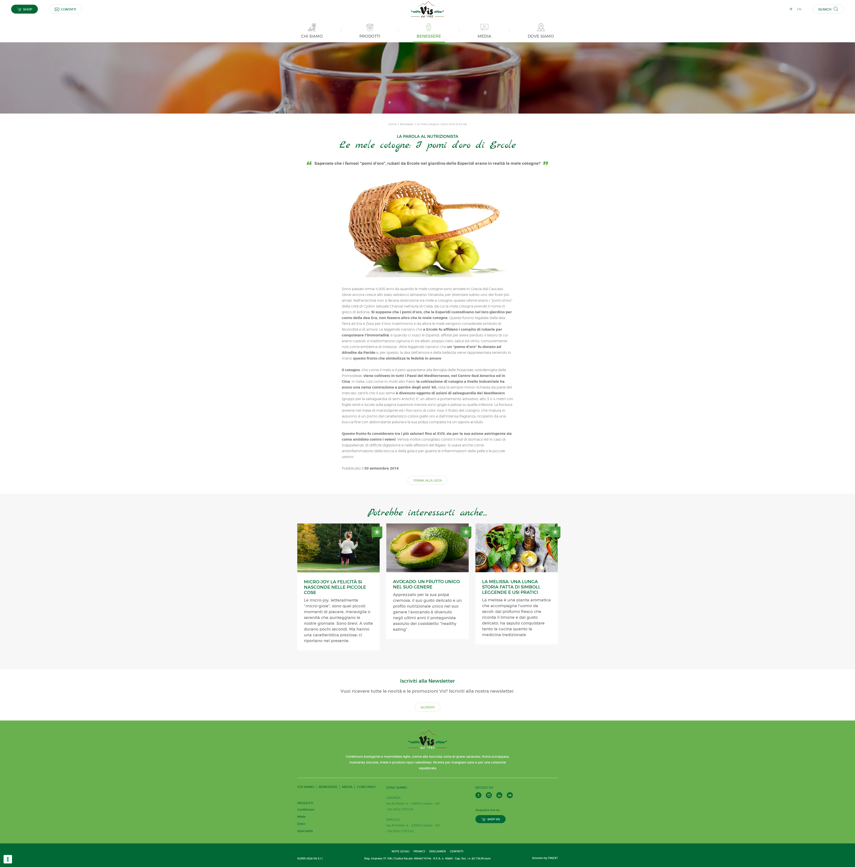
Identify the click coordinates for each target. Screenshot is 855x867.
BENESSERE (328, 787)
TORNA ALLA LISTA (427, 480)
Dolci (301, 824)
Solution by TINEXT (545, 858)
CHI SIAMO (305, 787)
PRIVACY (419, 851)
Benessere (406, 124)
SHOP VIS (493, 819)
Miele (301, 817)
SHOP (27, 9)
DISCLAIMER (437, 851)
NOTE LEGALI (400, 851)
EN (799, 9)
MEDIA (347, 787)
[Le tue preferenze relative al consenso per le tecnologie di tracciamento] (8, 859)
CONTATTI (68, 9)
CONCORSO (366, 787)
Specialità (305, 831)
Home (392, 124)
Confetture (305, 810)
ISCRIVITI (428, 707)
